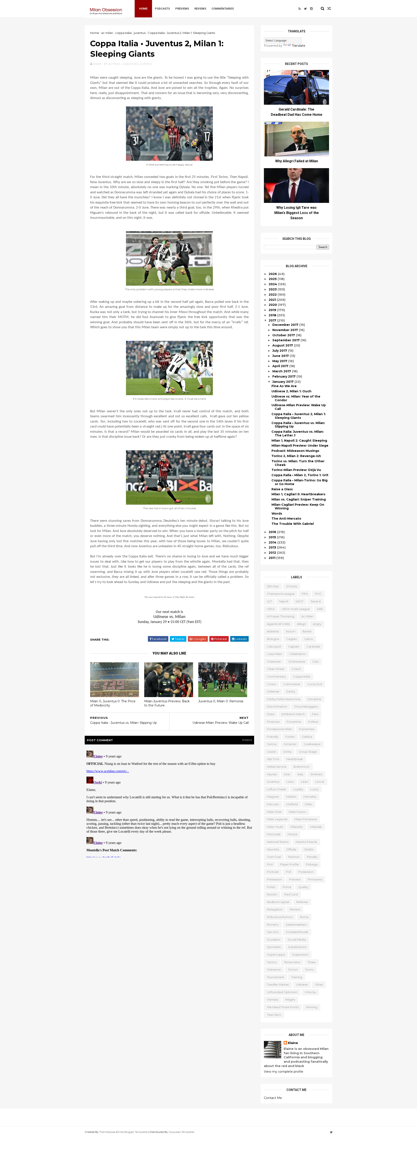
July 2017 (280, 351)
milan (308, 804)
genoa (271, 744)
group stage (308, 751)
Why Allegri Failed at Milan (296, 161)
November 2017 (285, 330)
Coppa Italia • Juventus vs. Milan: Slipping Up (298, 425)
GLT (269, 601)
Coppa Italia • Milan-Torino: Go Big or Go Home (299, 482)
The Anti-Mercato (286, 518)
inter (287, 774)
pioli (270, 864)
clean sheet (276, 669)
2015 (273, 537)
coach (296, 669)
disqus (247, 740)
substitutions (297, 947)
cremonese (291, 684)
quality (303, 887)
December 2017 (285, 325)
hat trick (273, 759)
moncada (273, 834)
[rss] (299, 8)
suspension (300, 954)
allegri (301, 624)
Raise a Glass (282, 489)
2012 (273, 553)
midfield (292, 804)
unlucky (310, 992)
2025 (273, 279)
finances (273, 721)
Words (276, 513)
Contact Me (273, 1098)
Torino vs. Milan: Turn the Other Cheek (297, 463)
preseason (274, 879)
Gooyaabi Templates (181, 1131)
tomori (293, 969)
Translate (298, 46)
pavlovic (294, 856)
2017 (273, 320)
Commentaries (223, 8)
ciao (315, 661)
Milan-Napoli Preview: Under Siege (299, 445)
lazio (290, 781)
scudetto (273, 939)
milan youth (275, 827)
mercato (273, 804)
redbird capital (278, 902)
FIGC (318, 593)
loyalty (298, 789)
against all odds (278, 624)
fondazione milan (279, 729)
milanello (296, 827)
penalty (312, 856)
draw (270, 714)
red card (291, 894)
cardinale (313, 646)
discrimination (277, 706)
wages (290, 999)
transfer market (278, 984)
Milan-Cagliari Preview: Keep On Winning (297, 506)
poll (288, 871)
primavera (315, 879)
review (295, 909)
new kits (273, 849)
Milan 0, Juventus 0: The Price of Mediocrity (113, 703)
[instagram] (311, 8)
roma (304, 917)
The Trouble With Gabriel (292, 524)
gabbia (307, 736)
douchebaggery (306, 706)
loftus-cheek (276, 789)
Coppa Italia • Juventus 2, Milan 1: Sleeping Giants (298, 416)
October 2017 (284, 335)
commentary (276, 676)
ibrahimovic (301, 766)
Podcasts (162, 8)
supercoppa (276, 954)
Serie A (316, 601)
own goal (274, 856)
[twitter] (305, 8)
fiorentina (294, 721)
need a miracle (306, 841)
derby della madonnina (283, 699)
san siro (273, 932)
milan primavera (306, 819)
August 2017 (283, 345)
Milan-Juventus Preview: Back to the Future (167, 703)
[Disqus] (169, 803)
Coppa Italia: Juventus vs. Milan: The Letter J (297, 433)
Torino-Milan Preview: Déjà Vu (296, 470)
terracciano (292, 962)
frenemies (306, 729)
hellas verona (276, 766)
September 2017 (286, 340)
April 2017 (280, 366)
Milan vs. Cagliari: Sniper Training (298, 499)
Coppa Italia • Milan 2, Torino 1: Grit (299, 475)
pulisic (271, 887)
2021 (273, 300)
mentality (309, 796)
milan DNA (274, 812)
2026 (273, 274)
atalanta (273, 631)
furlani (290, 736)
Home (143, 8)
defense (273, 691)
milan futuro (297, 812)
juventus (140, 33)
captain (293, 646)
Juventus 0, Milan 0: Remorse (220, 701)
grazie (271, 751)
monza (292, 834)
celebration (297, 654)
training (296, 977)
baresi (307, 631)
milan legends (277, 819)
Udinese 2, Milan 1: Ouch (291, 391)
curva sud (314, 684)
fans (315, 714)
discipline (314, 699)
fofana (313, 721)
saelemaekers (296, 924)
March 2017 (282, 371)
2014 (273, 542)
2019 (273, 310)
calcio (308, 639)
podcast (273, 871)
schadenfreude (297, 932)
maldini (291, 796)
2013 (273, 547)
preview (295, 879)
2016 (273, 532)
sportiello (274, 947)
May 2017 (280, 361)
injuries (272, 774)
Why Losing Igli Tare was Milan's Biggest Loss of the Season (296, 212)
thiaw (312, 962)
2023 (273, 289)
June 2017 (281, 356)
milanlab (316, 827)
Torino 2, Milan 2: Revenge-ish (296, 456)
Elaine (293, 1043)
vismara (272, 999)
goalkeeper (312, 744)
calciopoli (274, 646)
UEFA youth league (296, 609)
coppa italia (123, 33)
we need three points (283, 1007)
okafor (309, 849)
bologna (273, 639)
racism (272, 894)
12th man (273, 586)
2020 (273, 305)
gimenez (290, 744)
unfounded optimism (282, 992)
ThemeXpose (107, 1131)
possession (306, 871)
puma (287, 887)
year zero (274, 1014)
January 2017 (283, 382)
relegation (275, 909)
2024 (273, 284)
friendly (272, 736)
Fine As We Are (284, 386)
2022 (273, 295)
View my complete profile (283, 1072)
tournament (275, 977)
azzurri (290, 631)
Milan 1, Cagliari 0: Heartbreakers (298, 494)
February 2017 (284, 376)
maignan (273, 796)
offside (291, 849)
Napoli (283, 601)
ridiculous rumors (280, 917)
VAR (320, 609)
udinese (302, 984)
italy (300, 774)
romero (273, 924)
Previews (182, 8)
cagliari (291, 639)
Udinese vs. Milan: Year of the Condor (295, 398)
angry (317, 624)
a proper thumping (280, 616)
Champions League (281, 593)
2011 (272, 558)
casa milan (274, 654)
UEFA (271, 609)
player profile (289, 864)
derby (290, 691)
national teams (277, 841)
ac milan (107, 33)
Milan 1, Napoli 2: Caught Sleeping (299, 440)
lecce (319, 781)
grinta (287, 751)
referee (302, 902)
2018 (273, 315)
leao (304, 781)
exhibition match (293, 714)
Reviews (200, 8)
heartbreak (294, 759)
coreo (271, 684)
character (274, 661)
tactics (272, 962)
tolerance (274, 969)
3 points (291, 586)
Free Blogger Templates (133, 1131)
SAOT (299, 601)
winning (311, 1007)
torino (309, 969)
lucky (314, 789)
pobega (312, 864)
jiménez (316, 774)
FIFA (305, 593)
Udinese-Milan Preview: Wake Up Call (298, 407)
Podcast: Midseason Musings (295, 451)
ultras (319, 984)
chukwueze (296, 661)
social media (297, 939)
